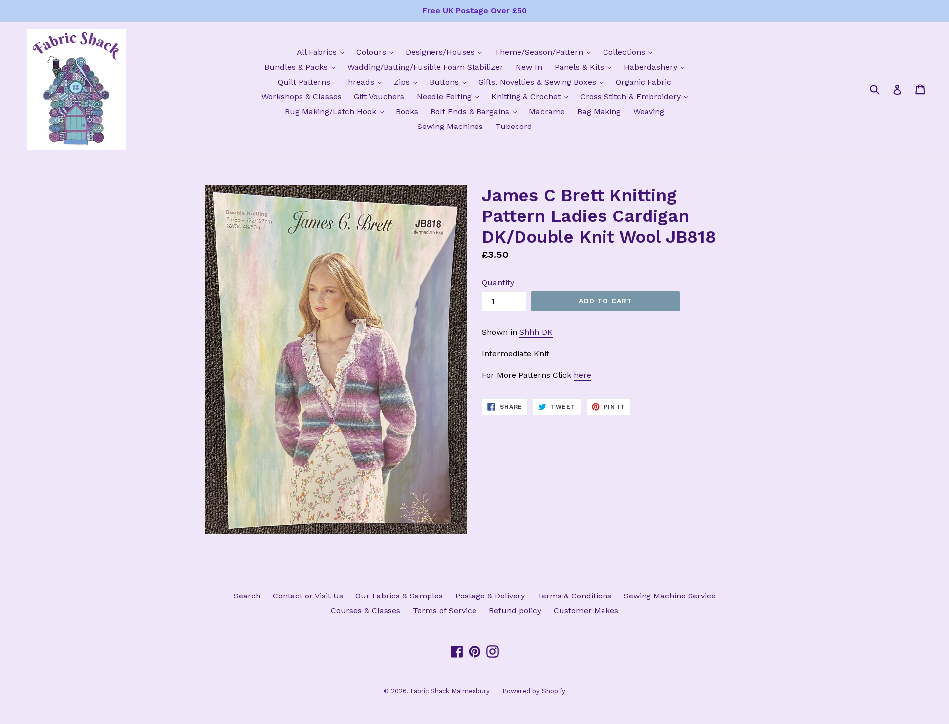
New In (529, 67)
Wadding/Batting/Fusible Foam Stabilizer (425, 67)
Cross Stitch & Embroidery (636, 96)
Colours (377, 52)
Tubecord (513, 126)
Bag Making (599, 111)
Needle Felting (450, 96)
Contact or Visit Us (308, 595)
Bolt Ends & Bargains (476, 111)
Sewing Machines (450, 126)
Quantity (498, 282)
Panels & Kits (585, 67)
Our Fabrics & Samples (399, 595)
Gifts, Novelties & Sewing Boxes (543, 81)
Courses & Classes (365, 610)
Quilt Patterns (304, 81)
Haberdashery (657, 67)
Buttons (450, 81)
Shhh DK (536, 332)
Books (407, 111)
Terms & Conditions (574, 595)
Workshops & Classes (301, 96)
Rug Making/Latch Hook (336, 111)
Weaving (648, 111)
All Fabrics (323, 52)
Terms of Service (444, 610)
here (582, 375)
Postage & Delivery (490, 595)
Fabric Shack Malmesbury (450, 691)
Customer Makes (586, 610)
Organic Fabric (643, 81)
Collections (630, 52)
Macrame (547, 111)
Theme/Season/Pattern (545, 52)
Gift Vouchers (379, 96)
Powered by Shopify (533, 691)
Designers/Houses (446, 52)
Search (247, 595)
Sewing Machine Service (670, 595)
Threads (365, 81)
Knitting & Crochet (532, 96)
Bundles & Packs (302, 67)
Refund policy (515, 610)
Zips (408, 81)
